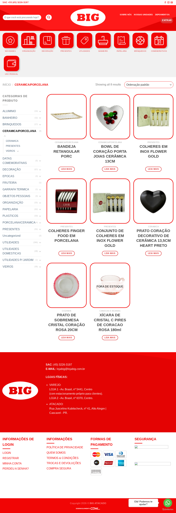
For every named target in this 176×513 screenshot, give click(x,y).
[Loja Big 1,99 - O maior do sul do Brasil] (88, 17)
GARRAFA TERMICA (16, 189)
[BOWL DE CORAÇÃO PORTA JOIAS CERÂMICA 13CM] (110, 117)
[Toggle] (40, 111)
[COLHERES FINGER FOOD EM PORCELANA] (67, 201)
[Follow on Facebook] (165, 2)
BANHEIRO (10, 117)
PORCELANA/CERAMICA (19, 222)
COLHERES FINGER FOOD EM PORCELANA (66, 236)
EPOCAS (8, 176)
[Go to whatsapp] (167, 503)
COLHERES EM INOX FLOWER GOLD (153, 151)
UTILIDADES (11, 242)
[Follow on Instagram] (168, 2)
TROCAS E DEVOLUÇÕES (64, 463)
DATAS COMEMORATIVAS (15, 160)
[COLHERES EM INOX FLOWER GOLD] (153, 117)
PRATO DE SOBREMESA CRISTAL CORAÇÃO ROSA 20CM (66, 322)
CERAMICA (12, 141)
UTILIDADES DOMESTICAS (12, 251)
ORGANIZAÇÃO (13, 202)
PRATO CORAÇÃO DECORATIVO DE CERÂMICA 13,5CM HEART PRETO (153, 238)
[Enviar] (49, 17)
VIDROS (10, 150)
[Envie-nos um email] (172, 2)
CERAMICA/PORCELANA (19, 131)
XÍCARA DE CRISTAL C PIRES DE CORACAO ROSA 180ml (110, 322)
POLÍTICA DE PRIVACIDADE (65, 447)
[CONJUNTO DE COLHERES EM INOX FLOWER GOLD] (110, 201)
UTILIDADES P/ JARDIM (18, 259)
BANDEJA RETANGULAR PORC (66, 151)
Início (7, 84)
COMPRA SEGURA (59, 468)
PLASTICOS (10, 215)
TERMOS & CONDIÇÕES (63, 458)
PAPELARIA (10, 209)
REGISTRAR (11, 458)
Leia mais (66, 169)
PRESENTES (13, 146)
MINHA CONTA (12, 463)
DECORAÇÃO (12, 169)
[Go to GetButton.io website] (167, 509)
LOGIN (7, 452)
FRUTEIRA (10, 182)
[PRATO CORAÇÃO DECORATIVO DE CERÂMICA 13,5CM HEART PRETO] (153, 201)
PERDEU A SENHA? (16, 468)
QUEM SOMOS (56, 452)
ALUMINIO (9, 111)
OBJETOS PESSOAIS (16, 196)
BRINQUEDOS (12, 124)
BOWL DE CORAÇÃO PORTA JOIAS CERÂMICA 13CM (110, 153)
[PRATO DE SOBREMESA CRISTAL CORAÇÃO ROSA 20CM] (67, 285)
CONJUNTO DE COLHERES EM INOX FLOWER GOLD (110, 238)
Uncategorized (11, 235)
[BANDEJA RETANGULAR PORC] (67, 117)
